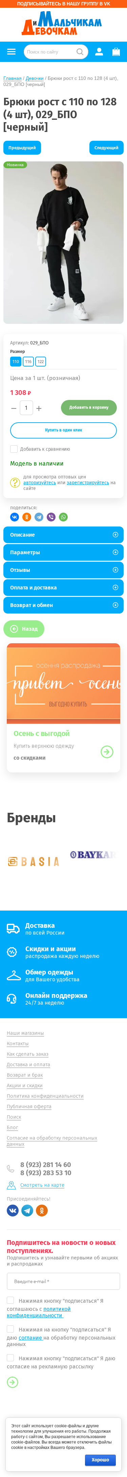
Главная (12, 78)
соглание (31, 1338)
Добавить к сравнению (45, 449)
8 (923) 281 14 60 (45, 1165)
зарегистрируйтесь (88, 483)
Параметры (25, 552)
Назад (30, 629)
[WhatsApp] (63, 517)
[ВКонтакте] (14, 517)
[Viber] (51, 517)
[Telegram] (39, 517)
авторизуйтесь (39, 483)
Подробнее (107, 751)
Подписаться (12, 1382)
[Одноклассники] (26, 517)
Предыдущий (22, 147)
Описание (22, 535)
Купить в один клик (63, 430)
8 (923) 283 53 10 (45, 1173)
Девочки (35, 78)
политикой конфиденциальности (39, 1312)
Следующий (106, 147)
